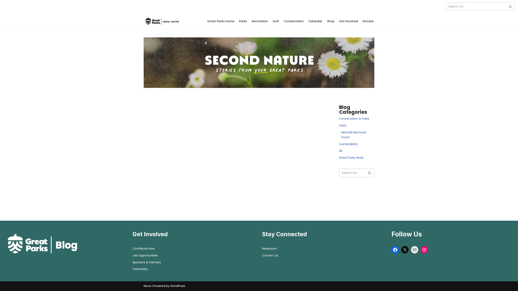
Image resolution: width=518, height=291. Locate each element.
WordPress (177, 286)
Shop (330, 21)
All (340, 151)
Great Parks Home (220, 21)
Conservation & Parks (354, 119)
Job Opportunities (145, 255)
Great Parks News (351, 158)
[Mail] (414, 249)
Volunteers (140, 269)
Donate (368, 21)
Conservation (294, 21)
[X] (405, 249)
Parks (243, 21)
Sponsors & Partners (147, 262)
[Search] (510, 6)
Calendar (315, 21)
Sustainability (348, 144)
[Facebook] (395, 249)
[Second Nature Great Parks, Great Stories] (162, 21)
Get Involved (348, 21)
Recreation (260, 21)
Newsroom (269, 249)
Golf (276, 21)
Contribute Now (144, 249)
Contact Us (270, 255)
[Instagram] (424, 249)
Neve (147, 286)
